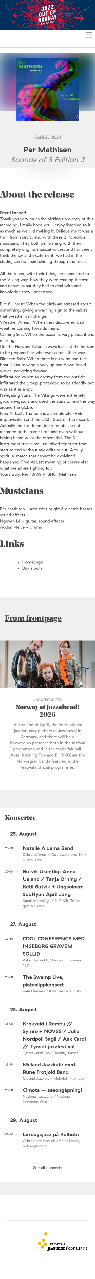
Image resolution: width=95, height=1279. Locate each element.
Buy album (32, 568)
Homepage (32, 562)
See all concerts (47, 1167)
